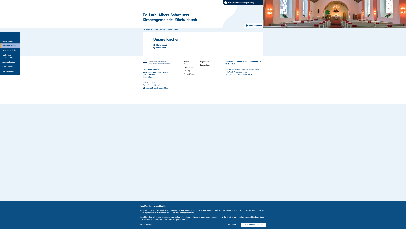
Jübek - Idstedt (159, 30)
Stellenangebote (255, 26)
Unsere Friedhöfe (9, 50)
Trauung (187, 71)
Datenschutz (205, 65)
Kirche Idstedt (161, 45)
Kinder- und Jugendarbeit (7, 56)
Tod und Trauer (189, 74)
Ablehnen (232, 225)
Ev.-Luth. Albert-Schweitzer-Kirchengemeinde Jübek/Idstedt (170, 17)
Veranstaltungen (8, 62)
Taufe (186, 64)
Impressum (204, 62)
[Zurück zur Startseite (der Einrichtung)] (10, 35)
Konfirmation (188, 67)
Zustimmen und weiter (253, 225)
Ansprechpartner (9, 41)
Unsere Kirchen (9, 46)
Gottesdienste (8, 67)
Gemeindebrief (8, 71)
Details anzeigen (147, 225)
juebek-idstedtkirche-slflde (156, 88)
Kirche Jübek (161, 48)
